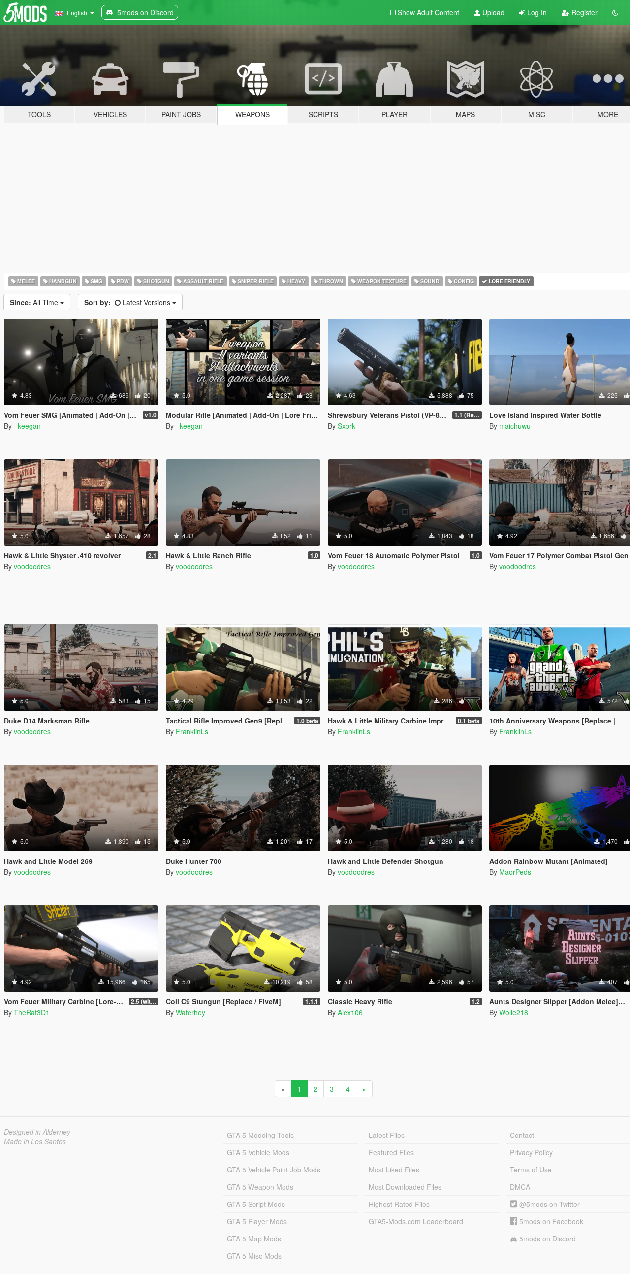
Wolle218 (513, 1012)
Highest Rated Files (399, 1204)
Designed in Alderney (37, 1131)
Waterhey (190, 1012)
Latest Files (387, 1135)
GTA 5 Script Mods (256, 1204)
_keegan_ (29, 426)
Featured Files (391, 1152)
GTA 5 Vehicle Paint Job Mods (273, 1169)
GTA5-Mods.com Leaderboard (416, 1221)
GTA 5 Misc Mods (254, 1256)
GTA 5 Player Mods (257, 1221)
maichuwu (515, 426)
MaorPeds (515, 872)
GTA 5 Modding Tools (260, 1135)
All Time (35, 302)
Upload (492, 12)
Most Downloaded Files (405, 1187)
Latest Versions (128, 302)
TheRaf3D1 (32, 1012)
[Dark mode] (615, 12)
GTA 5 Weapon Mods (260, 1187)
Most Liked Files (394, 1169)
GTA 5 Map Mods (254, 1238)
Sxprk (346, 426)
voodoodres (32, 566)
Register (583, 12)
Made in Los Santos (35, 1141)
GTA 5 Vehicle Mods (258, 1152)
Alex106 (350, 1012)
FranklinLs (192, 731)
